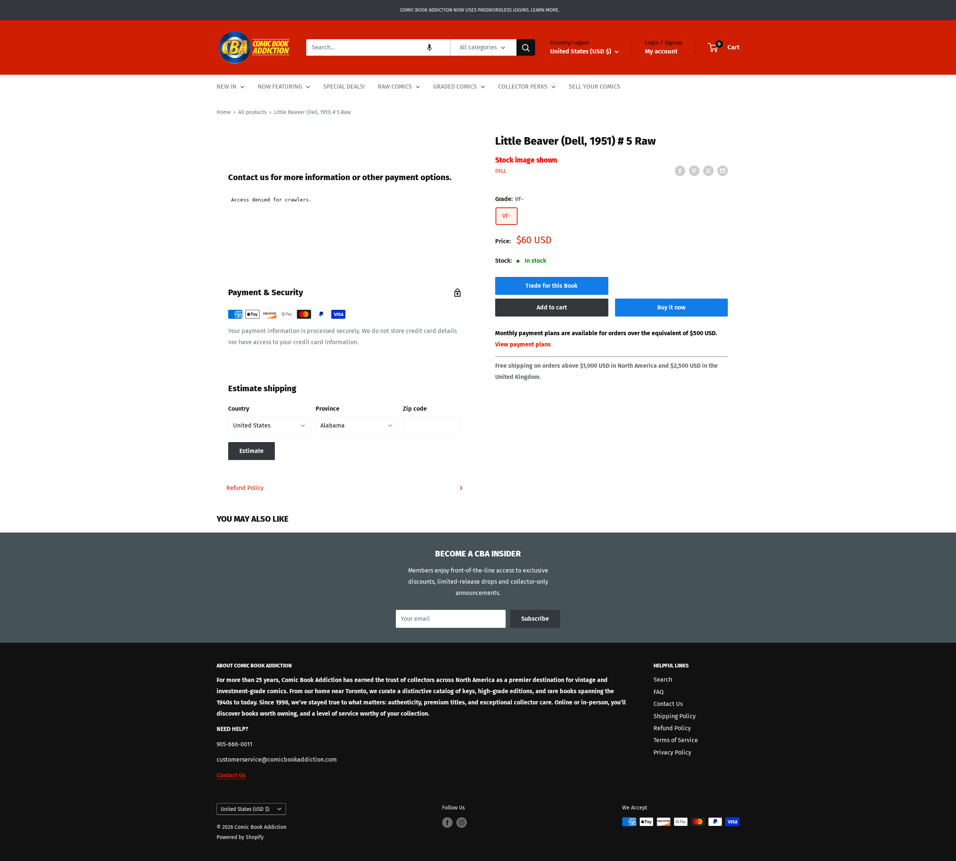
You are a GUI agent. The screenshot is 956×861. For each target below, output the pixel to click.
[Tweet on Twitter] (708, 170)
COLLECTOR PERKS (522, 86)
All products (252, 112)
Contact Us (668, 703)
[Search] (525, 47)
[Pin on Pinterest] (694, 170)
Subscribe (535, 618)
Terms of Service (676, 740)
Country (238, 408)
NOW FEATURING (280, 86)
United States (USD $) (245, 809)
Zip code (415, 408)
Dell (500, 171)
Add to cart (552, 307)
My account (661, 51)
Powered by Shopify (240, 837)
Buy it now (671, 307)
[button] (429, 47)
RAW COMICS (395, 86)
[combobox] (378, 47)
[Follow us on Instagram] (461, 822)
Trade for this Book (551, 285)
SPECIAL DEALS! (344, 86)
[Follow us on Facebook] (447, 822)
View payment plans (523, 344)
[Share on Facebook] (680, 170)
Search (663, 679)
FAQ (659, 691)
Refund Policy (245, 487)
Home (224, 112)
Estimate (251, 450)
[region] (344, 129)
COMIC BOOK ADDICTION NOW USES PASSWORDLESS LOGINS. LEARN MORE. (478, 10)
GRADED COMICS (455, 86)
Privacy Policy (672, 752)
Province (327, 408)
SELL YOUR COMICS (594, 86)
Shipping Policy (675, 716)
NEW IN (226, 86)
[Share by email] (722, 170)
